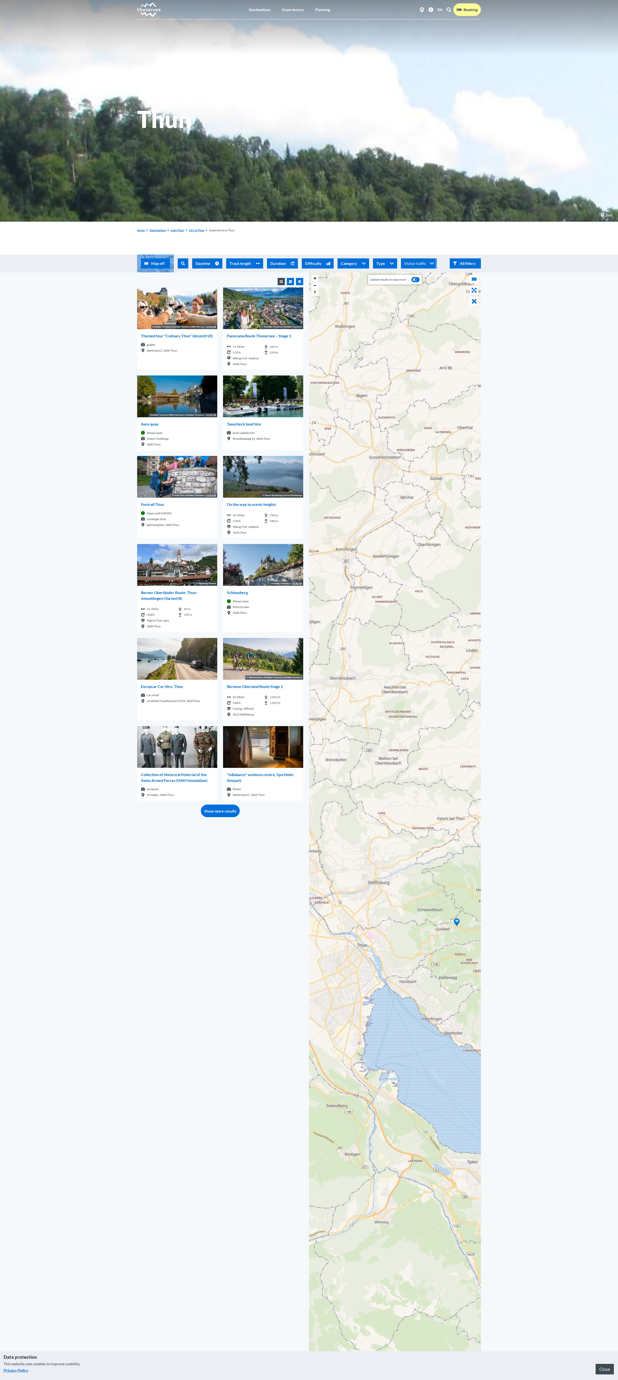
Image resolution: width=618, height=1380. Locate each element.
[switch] (415, 280)
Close (604, 1369)
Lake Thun (177, 230)
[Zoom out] (314, 285)
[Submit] (183, 263)
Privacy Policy (16, 1370)
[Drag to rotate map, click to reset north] (314, 292)
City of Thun (196, 230)
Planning (322, 9)
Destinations (260, 9)
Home (141, 230)
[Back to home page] (149, 9)
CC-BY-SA (211, 327)
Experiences (293, 9)
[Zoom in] (314, 278)
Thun (608, 215)
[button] (465, 263)
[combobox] (183, 263)
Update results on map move (388, 279)
